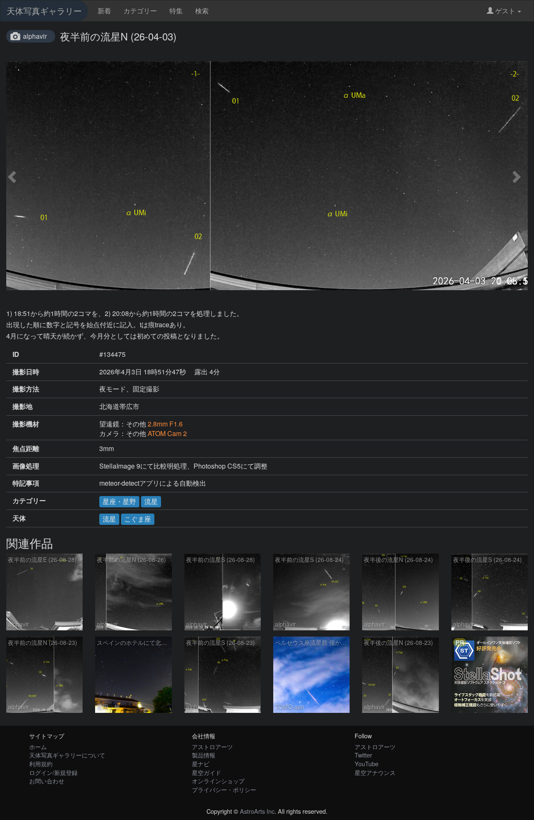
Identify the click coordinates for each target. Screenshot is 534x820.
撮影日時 (26, 371)
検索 (202, 10)
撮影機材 (26, 424)
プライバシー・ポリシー (224, 789)
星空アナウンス (375, 772)
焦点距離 (26, 448)
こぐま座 (137, 519)
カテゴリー (140, 10)
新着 (104, 10)
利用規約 (41, 763)
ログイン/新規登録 (53, 772)
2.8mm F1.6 (165, 424)
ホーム (38, 746)
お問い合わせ (46, 780)
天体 (19, 518)
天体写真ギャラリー (44, 11)
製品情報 (203, 754)
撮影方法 (26, 389)
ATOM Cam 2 (167, 433)
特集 (176, 10)
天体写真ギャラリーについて (67, 754)
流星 (151, 501)
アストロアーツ (212, 746)
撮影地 (23, 406)
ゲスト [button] (505, 10)
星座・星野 (119, 501)
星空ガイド (206, 772)
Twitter (363, 754)
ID (16, 354)
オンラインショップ (218, 780)
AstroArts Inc (257, 811)
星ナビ (200, 763)
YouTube (366, 763)
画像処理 (26, 466)
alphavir (35, 36)
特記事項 (26, 483)
